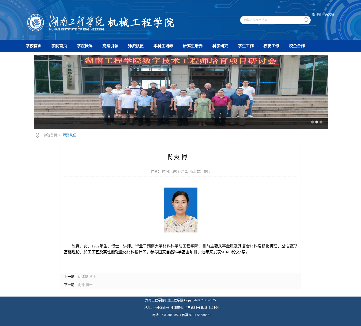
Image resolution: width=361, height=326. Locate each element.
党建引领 (110, 46)
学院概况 (85, 46)
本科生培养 (163, 46)
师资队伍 (136, 46)
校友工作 (271, 46)
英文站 (329, 14)
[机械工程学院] (101, 19)
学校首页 (34, 46)
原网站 (316, 14)
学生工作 (246, 46)
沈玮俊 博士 (87, 277)
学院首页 (59, 46)
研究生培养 (193, 46)
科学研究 (220, 46)
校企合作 (297, 46)
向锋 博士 (85, 285)
